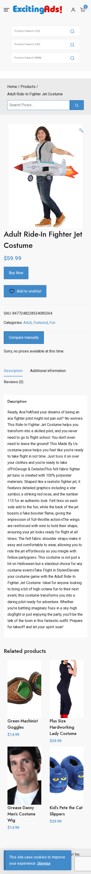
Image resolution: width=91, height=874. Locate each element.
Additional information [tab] (48, 371)
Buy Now (16, 273)
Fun (52, 322)
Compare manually (24, 337)
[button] (81, 130)
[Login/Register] (73, 9)
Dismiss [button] (43, 863)
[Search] (72, 31)
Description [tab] (13, 371)
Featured (40, 322)
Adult (27, 322)
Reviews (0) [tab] (13, 382)
